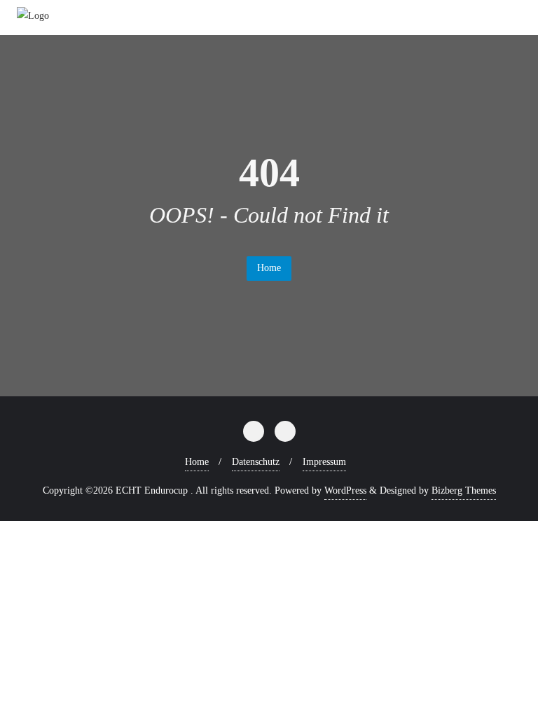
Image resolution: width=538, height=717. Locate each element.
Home (269, 268)
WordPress (345, 490)
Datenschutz (256, 462)
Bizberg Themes (464, 490)
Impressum (324, 462)
